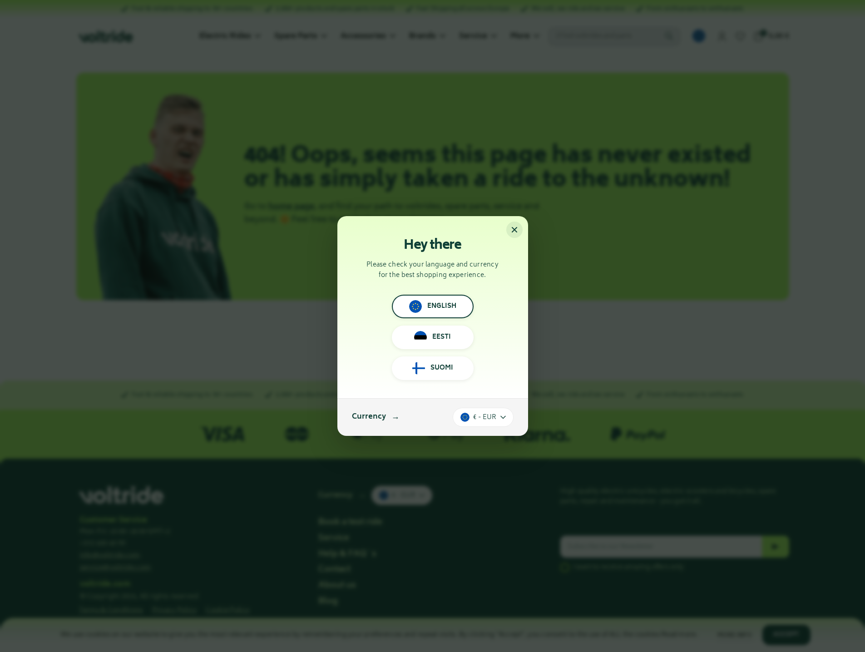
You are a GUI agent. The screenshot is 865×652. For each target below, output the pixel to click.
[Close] (514, 230)
